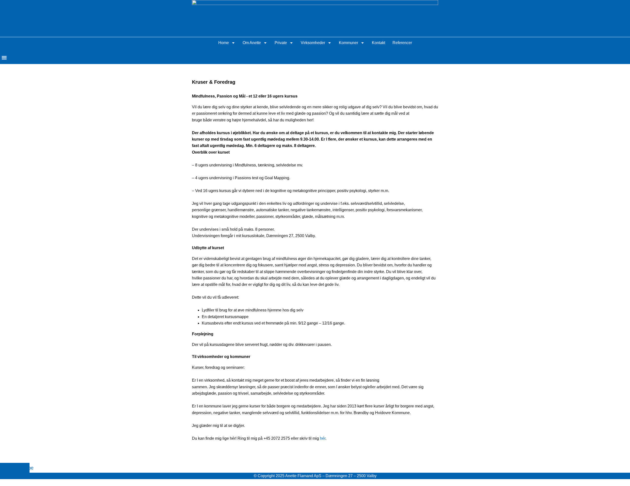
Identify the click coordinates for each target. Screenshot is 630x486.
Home (223, 43)
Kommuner (348, 43)
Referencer (402, 43)
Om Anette (252, 43)
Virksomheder (313, 43)
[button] (4, 57)
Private (281, 43)
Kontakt (378, 43)
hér (322, 438)
